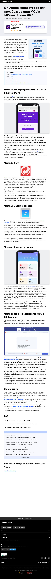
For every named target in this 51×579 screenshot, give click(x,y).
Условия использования (6, 567)
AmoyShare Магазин (20, 527)
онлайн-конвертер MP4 (36, 151)
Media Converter (14, 78)
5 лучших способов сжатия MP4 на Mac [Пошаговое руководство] (21, 451)
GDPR (40, 567)
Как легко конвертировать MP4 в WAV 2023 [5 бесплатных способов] (21, 442)
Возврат (47, 567)
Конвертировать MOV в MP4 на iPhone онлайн (21, 74)
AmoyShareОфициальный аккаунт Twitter (49, 558)
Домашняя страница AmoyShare (21, 518)
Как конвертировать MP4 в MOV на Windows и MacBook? (19, 444)
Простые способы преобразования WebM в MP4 (17, 449)
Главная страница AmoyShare (6, 1)
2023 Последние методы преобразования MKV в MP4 (18, 435)
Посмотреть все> (25, 457)
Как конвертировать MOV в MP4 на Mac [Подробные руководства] (21, 439)
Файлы (43, 567)
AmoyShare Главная (6, 522)
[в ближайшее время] (42, 558)
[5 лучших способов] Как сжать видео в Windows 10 (18, 454)
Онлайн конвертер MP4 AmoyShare (14, 96)
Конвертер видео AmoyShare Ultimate (22, 406)
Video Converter (14, 81)
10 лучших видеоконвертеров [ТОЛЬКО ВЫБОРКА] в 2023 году (20, 437)
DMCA (36, 567)
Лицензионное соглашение (28, 567)
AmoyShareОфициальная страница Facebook (45, 558)
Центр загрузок (7, 527)
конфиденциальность (17, 567)
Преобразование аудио (10, 470)
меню (49, 1)
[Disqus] (25, 494)
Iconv (12, 76)
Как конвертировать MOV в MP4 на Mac (20, 83)
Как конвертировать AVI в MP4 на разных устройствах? (18, 447)
